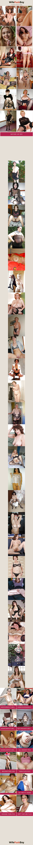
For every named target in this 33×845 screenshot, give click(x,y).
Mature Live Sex (16, 134)
